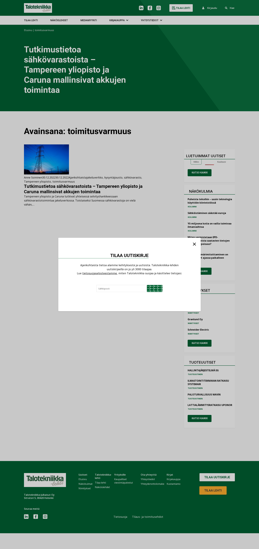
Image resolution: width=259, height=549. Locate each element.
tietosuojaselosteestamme (99, 273)
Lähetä (154, 288)
